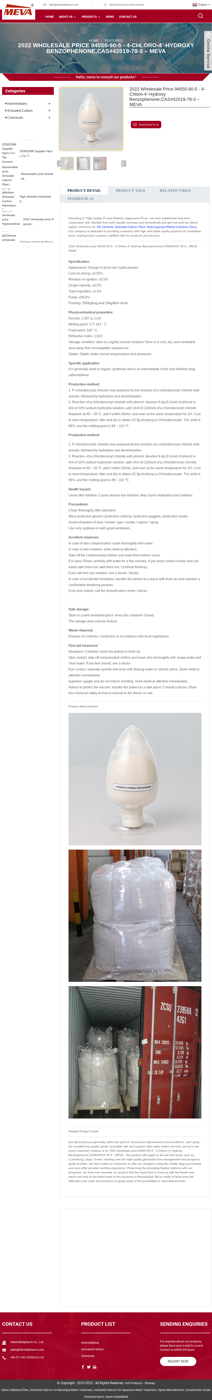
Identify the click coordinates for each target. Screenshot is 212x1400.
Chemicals (15, 117)
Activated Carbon (20, 110)
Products (89, 16)
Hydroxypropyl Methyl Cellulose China (171, 226)
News (110, 16)
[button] (28, 139)
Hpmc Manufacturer (171, 1390)
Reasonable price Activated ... (37, 176)
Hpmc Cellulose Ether (14, 1390)
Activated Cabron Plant (130, 226)
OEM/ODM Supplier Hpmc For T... (36, 153)
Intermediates (17, 103)
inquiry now (178, 1361)
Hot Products (133, 1383)
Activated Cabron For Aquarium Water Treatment (125, 1390)
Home (50, 16)
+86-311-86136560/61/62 (27, 1357)
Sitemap (150, 1383)
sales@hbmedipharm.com (64, 4)
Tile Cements (105, 226)
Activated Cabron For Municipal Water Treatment (61, 1390)
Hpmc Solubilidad (116, 1396)
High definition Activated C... (35, 199)
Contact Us (128, 16)
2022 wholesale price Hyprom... (38, 221)
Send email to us (149, 124)
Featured (114, 40)
